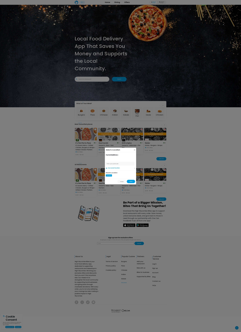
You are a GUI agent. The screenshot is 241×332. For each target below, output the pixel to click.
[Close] (134, 150)
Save (130, 181)
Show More (109, 175)
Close (122, 181)
